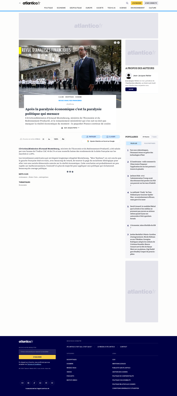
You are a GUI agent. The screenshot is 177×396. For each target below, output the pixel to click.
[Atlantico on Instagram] (46, 383)
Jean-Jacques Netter (70, 128)
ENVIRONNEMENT (138, 8)
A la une (61, 97)
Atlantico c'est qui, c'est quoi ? (79, 347)
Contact (123, 347)
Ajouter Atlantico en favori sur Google (102, 141)
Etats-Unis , (34, 177)
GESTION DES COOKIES (120, 372)
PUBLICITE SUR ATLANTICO (121, 368)
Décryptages (69, 97)
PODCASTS (70, 376)
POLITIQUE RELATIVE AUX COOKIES (123, 384)
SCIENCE (123, 8)
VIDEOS (69, 372)
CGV (113, 359)
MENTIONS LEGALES (119, 363)
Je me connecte (151, 3)
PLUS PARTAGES (149, 143)
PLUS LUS (134, 143)
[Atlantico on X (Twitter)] (28, 383)
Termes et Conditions (34, 364)
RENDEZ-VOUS (71, 368)
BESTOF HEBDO (72, 380)
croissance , (24, 177)
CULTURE (152, 8)
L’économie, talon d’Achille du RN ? (143, 226)
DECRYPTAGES (72, 359)
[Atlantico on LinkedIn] (40, 383)
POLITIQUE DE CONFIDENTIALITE (123, 376)
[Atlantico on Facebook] (34, 383)
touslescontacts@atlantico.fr (37, 388)
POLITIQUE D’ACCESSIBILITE (121, 380)
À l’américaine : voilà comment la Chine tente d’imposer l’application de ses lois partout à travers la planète (142, 165)
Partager (92, 137)
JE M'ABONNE (136, 3)
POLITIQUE (48, 8)
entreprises (43, 177)
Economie (78, 97)
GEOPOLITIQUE (76, 8)
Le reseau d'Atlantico (106, 347)
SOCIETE (99, 8)
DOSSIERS (70, 363)
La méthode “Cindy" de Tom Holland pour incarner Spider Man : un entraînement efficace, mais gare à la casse (142, 196)
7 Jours (154, 137)
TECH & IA (111, 8)
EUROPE (89, 8)
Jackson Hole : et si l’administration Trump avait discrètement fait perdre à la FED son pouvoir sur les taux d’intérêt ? (143, 181)
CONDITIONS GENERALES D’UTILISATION (125, 388)
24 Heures (146, 137)
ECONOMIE (61, 8)
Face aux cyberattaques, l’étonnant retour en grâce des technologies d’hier (141, 152)
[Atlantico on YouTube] (52, 383)
